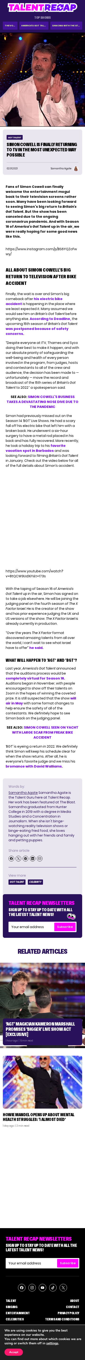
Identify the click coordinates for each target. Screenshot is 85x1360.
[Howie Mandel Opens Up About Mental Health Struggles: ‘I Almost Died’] (42, 1082)
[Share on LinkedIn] (32, 858)
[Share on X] (18, 858)
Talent (11, 1301)
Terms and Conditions (62, 1319)
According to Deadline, (50, 318)
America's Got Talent (34, 25)
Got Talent (14, 137)
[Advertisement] (42, 1176)
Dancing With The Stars (67, 25)
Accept (13, 1352)
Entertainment (18, 1313)
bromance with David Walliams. (34, 766)
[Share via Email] (39, 858)
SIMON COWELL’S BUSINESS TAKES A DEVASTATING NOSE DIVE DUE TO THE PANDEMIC (42, 401)
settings (52, 1343)
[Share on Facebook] (11, 858)
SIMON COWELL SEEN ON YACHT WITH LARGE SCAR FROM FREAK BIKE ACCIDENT (45, 732)
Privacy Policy (68, 1313)
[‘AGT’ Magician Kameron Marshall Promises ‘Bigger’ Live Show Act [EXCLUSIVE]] (42, 1005)
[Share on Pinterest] (25, 858)
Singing (11, 1307)
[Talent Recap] (42, 7)
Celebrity (35, 882)
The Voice (11, 25)
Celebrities (15, 1319)
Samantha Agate (23, 792)
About (74, 1301)
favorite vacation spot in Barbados (36, 448)
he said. (36, 647)
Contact (72, 1307)
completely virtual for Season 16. (35, 678)
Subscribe (65, 927)
